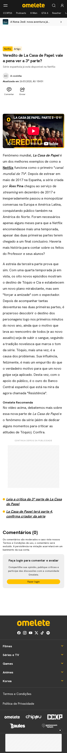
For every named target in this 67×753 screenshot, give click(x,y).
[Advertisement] (33, 105)
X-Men (33, 13)
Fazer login (33, 581)
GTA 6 (44, 13)
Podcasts (21, 13)
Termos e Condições (17, 694)
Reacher (56, 13)
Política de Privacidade (18, 704)
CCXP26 (7, 13)
